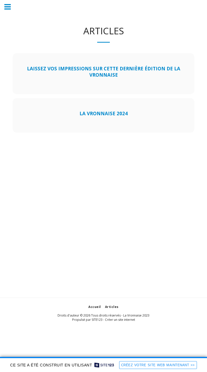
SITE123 (97, 320)
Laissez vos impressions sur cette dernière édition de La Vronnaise (103, 71)
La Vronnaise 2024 (104, 113)
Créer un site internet (120, 320)
